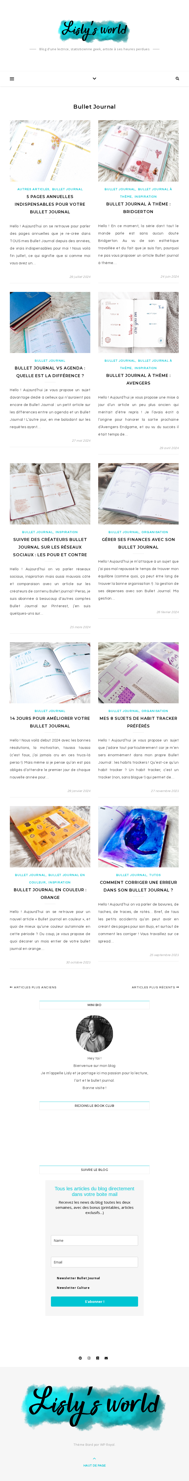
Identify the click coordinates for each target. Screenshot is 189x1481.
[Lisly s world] (94, 30)
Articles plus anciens (35, 987)
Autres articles (33, 189)
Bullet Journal (67, 189)
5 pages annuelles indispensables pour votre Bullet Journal (50, 204)
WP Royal (107, 1445)
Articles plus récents (154, 987)
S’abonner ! (94, 1301)
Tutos (155, 875)
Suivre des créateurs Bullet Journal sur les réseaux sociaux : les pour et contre (50, 547)
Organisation (155, 532)
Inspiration (146, 196)
